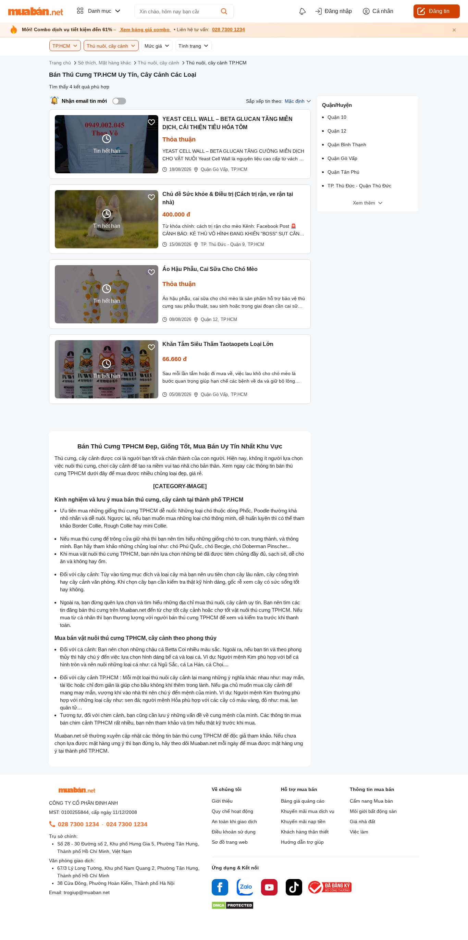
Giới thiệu (222, 801)
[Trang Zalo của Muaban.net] (244, 888)
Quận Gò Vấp (342, 158)
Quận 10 (337, 117)
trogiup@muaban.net (87, 892)
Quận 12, (210, 319)
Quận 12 (337, 131)
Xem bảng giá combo (145, 29)
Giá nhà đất (362, 821)
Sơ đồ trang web (230, 842)
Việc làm (359, 831)
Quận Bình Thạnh (347, 144)
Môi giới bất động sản (373, 811)
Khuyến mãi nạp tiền (303, 821)
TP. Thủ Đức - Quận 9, (223, 244)
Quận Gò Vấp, (215, 169)
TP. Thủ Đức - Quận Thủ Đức (359, 185)
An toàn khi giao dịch (234, 821)
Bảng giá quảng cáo (302, 801)
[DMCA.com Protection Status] (232, 907)
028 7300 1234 (228, 29)
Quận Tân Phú (343, 172)
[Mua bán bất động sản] (35, 11)
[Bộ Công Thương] (330, 894)
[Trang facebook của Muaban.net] (220, 888)
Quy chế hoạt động (232, 811)
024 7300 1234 (126, 824)
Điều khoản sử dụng (234, 831)
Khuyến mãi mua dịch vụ (307, 811)
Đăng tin (439, 11)
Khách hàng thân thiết (305, 831)
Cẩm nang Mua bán (371, 801)
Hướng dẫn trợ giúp (302, 842)
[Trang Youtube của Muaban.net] (269, 888)
